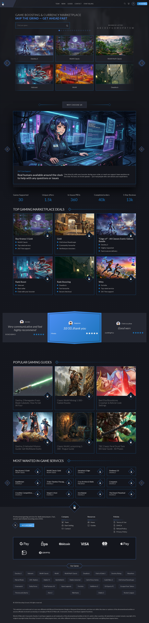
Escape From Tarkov (127, 586)
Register (142, 3)
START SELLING (88, 4)
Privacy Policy (121, 532)
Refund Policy (121, 529)
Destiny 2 (18, 573)
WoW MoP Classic (71, 573)
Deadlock (86, 573)
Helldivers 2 (94, 586)
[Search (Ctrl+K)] (125, 3)
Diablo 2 (101, 593)
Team (67, 522)
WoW (57, 573)
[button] (59, 30)
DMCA (119, 525)
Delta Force (33, 586)
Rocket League (129, 593)
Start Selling (69, 525)
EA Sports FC (109, 586)
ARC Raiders (33, 580)
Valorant (30, 573)
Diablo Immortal (75, 580)
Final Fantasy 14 (49, 586)
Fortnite (80, 586)
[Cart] (129, 4)
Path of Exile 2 (100, 573)
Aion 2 (50, 593)
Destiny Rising (116, 573)
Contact (68, 529)
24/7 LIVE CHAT (27, 525)
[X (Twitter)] (15, 525)
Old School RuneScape (126, 580)
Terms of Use (121, 522)
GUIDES (70, 4)
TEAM (57, 4)
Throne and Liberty (21, 593)
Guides (93, 525)
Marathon (130, 573)
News (93, 522)
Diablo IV (47, 580)
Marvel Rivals (19, 580)
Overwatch (19, 586)
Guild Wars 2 (108, 580)
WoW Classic (44, 573)
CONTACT (78, 4)
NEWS (63, 4)
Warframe (75, 593)
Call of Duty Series (92, 580)
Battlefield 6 (60, 580)
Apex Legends (66, 586)
